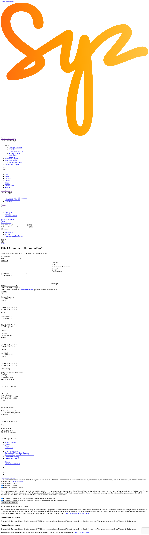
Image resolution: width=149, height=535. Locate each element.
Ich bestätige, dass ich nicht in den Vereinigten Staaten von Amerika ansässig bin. (29, 498)
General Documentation (12, 464)
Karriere (3, 205)
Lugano (7, 180)
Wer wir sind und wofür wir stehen (16, 198)
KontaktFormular (10, 442)
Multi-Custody (13, 155)
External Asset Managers (13, 164)
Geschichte (8, 201)
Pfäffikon (8, 178)
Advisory (12, 149)
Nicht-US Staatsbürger (82, 532)
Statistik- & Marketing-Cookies (13, 488)
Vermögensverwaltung (16, 148)
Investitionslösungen (15, 162)
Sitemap (7, 462)
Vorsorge (12, 157)
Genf (6, 174)
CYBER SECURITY (12, 458)
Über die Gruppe (6, 191)
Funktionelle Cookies (10, 485)
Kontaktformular (6, 223)
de (2, 241)
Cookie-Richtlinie (17, 481)
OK (30, 225)
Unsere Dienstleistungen (8, 139)
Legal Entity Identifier (12, 451)
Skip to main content (7, 2)
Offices (3, 167)
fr (3, 243)
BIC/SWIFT (9, 448)
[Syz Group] (74, 135)
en (1, 243)
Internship (8, 214)
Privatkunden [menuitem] (9, 232)
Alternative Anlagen (11, 158)
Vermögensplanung (15, 153)
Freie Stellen (9, 212)
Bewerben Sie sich (11, 216)
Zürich (7, 176)
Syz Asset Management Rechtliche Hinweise (19, 455)
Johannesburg (9, 185)
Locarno (7, 182)
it (4, 243)
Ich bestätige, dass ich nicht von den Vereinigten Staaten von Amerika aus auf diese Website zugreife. (35, 500)
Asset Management (11, 160)
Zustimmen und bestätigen (9, 502)
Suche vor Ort (5, 227)
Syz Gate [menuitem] (8, 234)
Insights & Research (7, 219)
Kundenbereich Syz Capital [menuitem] (14, 236)
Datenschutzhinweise (26, 290)
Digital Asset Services (16, 151)
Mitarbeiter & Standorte (12, 200)
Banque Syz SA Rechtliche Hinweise (17, 453)
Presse (3, 221)
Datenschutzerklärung (12, 457)
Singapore (8, 187)
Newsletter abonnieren (8, 478)
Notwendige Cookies (10, 483)
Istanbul (7, 184)
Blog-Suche (4, 225)
